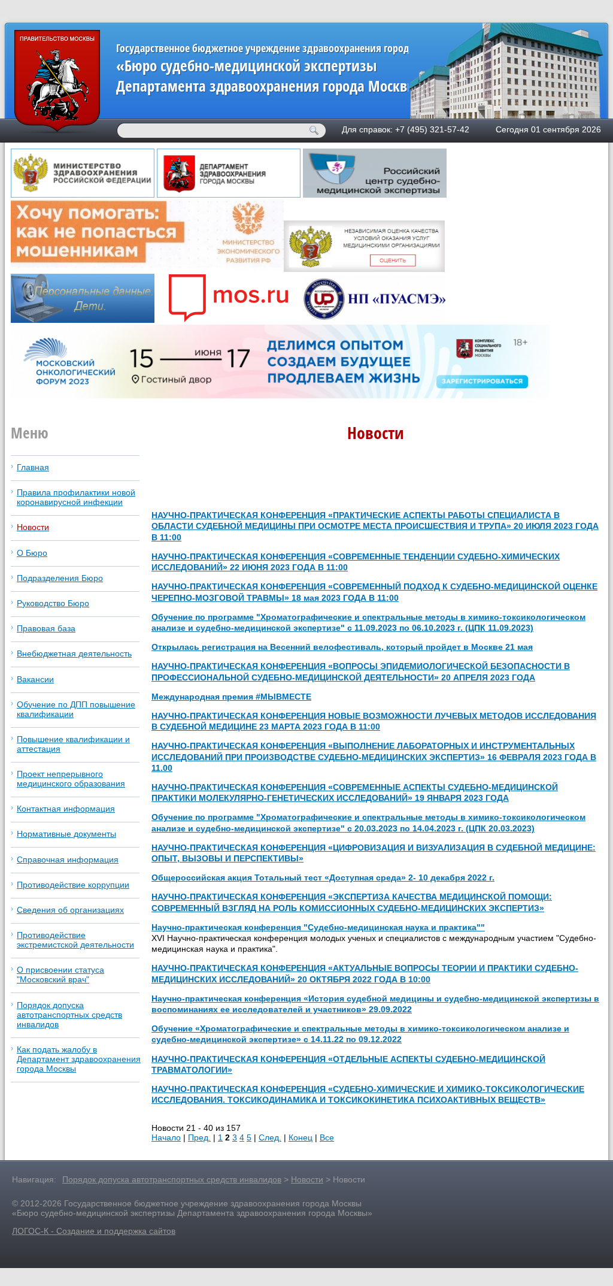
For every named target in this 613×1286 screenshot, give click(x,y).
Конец (300, 1137)
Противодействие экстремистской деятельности (75, 939)
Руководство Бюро (53, 603)
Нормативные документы (66, 834)
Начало (166, 1137)
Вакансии (35, 679)
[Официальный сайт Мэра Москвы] (229, 320)
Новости (33, 527)
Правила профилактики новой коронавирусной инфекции (76, 497)
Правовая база (46, 628)
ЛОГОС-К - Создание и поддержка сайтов (93, 1231)
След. (270, 1137)
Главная (33, 467)
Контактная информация (66, 808)
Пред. (199, 1137)
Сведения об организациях (70, 910)
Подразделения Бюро (60, 578)
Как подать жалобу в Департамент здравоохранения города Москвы (79, 1059)
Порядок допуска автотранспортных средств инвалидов (69, 1014)
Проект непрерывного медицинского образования (71, 778)
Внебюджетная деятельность (74, 653)
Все (327, 1137)
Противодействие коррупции (73, 884)
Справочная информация (68, 859)
